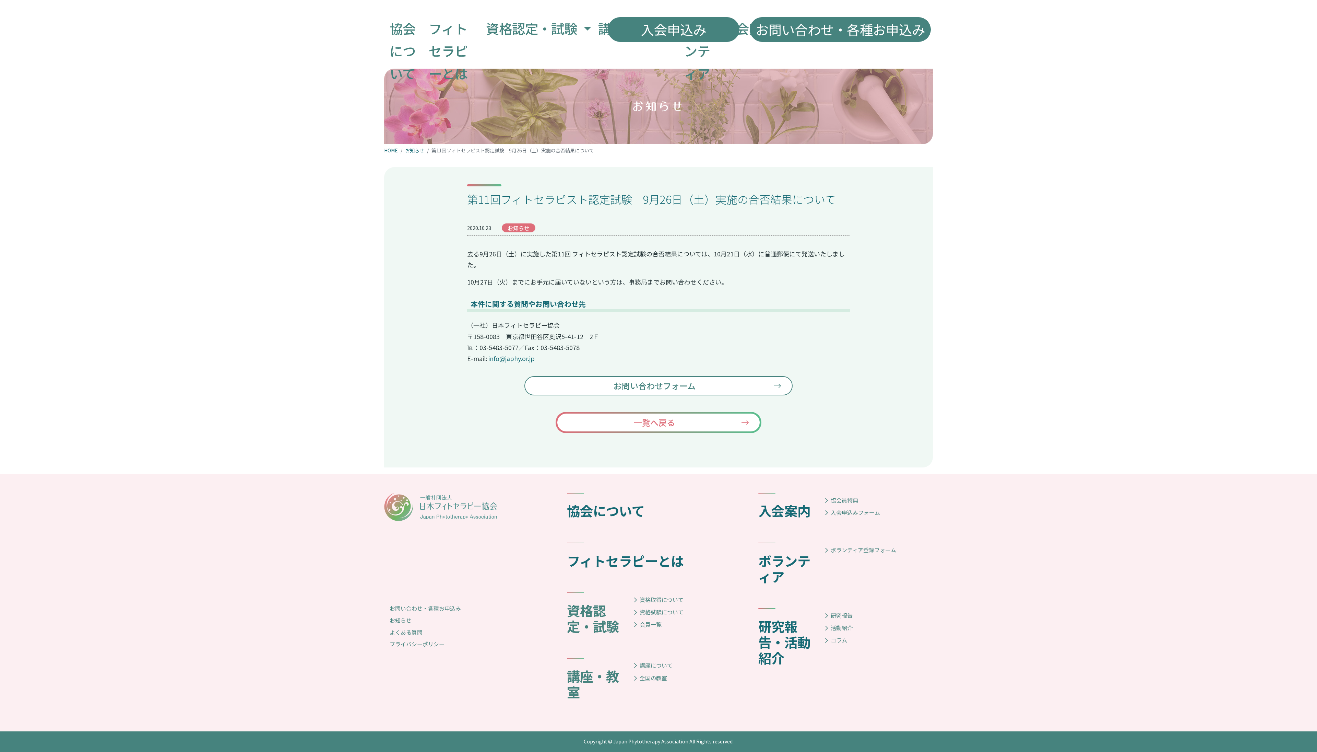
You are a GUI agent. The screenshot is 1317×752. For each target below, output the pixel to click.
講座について (656, 665)
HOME (391, 150)
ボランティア (784, 568)
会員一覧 (651, 624)
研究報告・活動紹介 (784, 641)
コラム (839, 640)
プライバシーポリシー (417, 644)
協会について (606, 510)
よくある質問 (406, 632)
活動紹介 (842, 628)
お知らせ (414, 150)
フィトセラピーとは (625, 560)
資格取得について (662, 599)
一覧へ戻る (654, 422)
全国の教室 (653, 678)
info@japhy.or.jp (511, 358)
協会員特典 (844, 500)
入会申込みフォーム (855, 512)
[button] (539, 28)
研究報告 (842, 615)
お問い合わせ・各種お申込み (425, 608)
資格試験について (662, 612)
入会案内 (784, 510)
